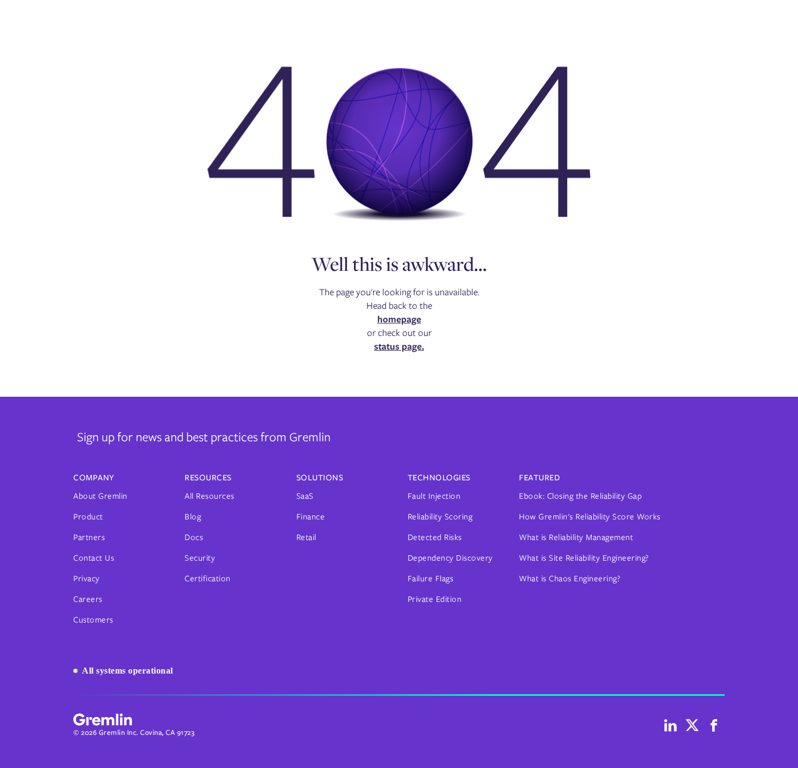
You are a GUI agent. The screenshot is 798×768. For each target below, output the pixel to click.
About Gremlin (100, 496)
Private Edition (435, 599)
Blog (193, 517)
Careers (88, 599)
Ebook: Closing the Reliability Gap (580, 496)
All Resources (210, 496)
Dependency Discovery (450, 558)
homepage (399, 319)
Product (88, 517)
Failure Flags (431, 579)
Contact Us (93, 558)
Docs (194, 537)
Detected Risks (435, 537)
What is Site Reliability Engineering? (584, 558)
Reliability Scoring (440, 517)
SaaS (305, 496)
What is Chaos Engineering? (569, 579)
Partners (89, 537)
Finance (310, 517)
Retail (306, 537)
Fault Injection (434, 496)
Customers (93, 620)
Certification (208, 579)
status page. (399, 346)
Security (200, 558)
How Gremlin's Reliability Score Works (590, 517)
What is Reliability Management (576, 537)
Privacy (86, 579)
